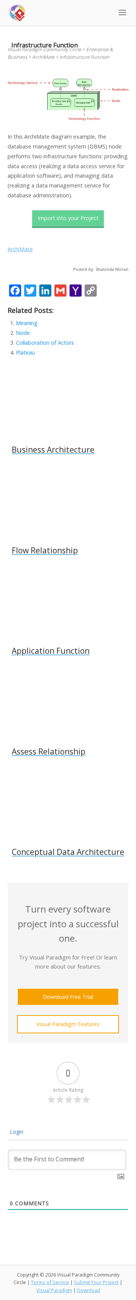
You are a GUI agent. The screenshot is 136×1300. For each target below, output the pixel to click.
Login (15, 1131)
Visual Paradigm (54, 1290)
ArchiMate (20, 249)
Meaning (26, 323)
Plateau (25, 352)
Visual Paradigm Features (68, 1024)
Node (23, 332)
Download (88, 1290)
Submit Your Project (96, 1282)
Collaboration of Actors (45, 342)
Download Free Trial (68, 996)
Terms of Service (50, 1282)
